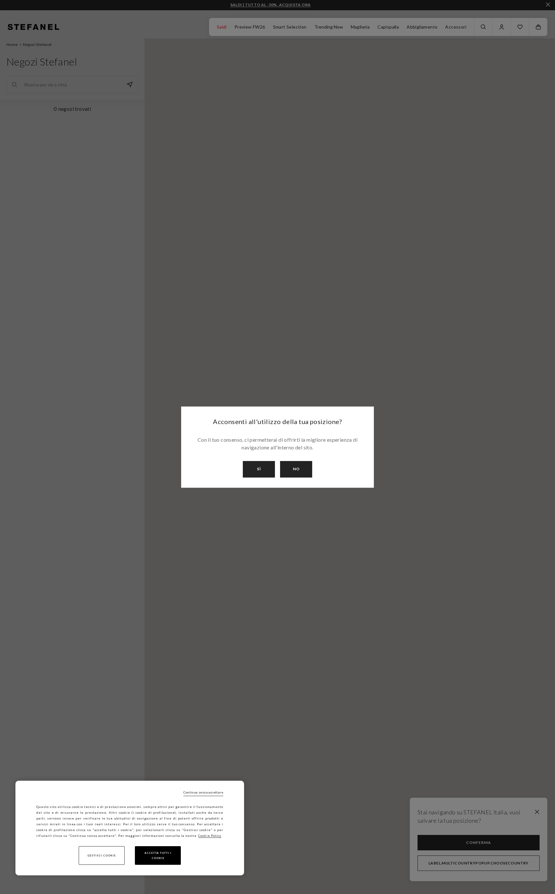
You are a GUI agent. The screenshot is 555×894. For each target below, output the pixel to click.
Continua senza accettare (203, 792)
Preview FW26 (249, 27)
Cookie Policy (209, 836)
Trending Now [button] (328, 27)
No (296, 469)
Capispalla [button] (388, 27)
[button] (520, 27)
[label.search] (483, 27)
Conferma (478, 842)
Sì (259, 469)
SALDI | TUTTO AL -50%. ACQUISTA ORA (270, 5)
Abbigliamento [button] (422, 27)
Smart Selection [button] (290, 27)
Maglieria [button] (360, 27)
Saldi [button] (222, 27)
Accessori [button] (455, 27)
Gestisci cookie (101, 855)
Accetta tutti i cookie (158, 855)
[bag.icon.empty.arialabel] (538, 27)
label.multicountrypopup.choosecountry (478, 863)
